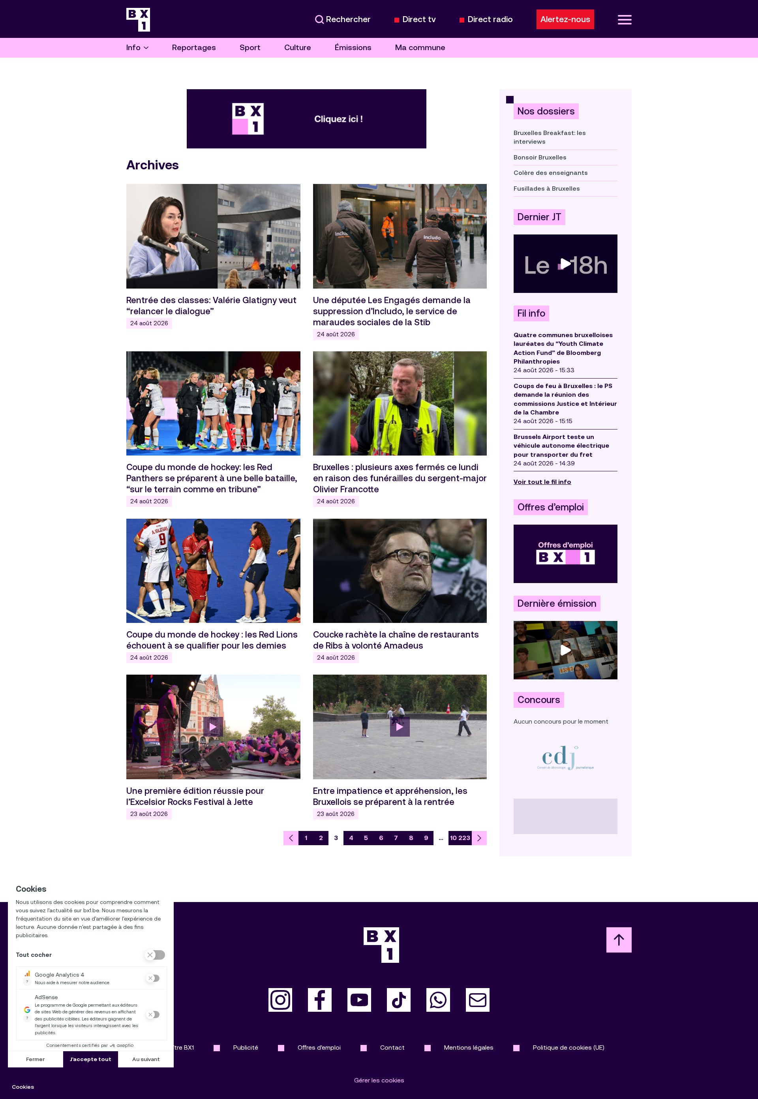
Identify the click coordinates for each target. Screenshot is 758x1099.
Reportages (194, 47)
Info (133, 47)
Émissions (353, 47)
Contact (392, 1047)
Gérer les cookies (379, 1080)
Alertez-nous (565, 19)
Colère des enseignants (551, 172)
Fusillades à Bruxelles (547, 188)
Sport (250, 47)
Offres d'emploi (319, 1047)
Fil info (531, 313)
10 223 (460, 837)
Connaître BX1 (174, 1047)
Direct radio (490, 19)
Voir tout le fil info (542, 481)
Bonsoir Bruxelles (540, 157)
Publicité (245, 1047)
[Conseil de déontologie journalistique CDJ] (565, 757)
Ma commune (420, 47)
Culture (297, 47)
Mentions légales (468, 1047)
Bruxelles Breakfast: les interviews (550, 137)
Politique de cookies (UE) (568, 1047)
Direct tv (419, 19)
